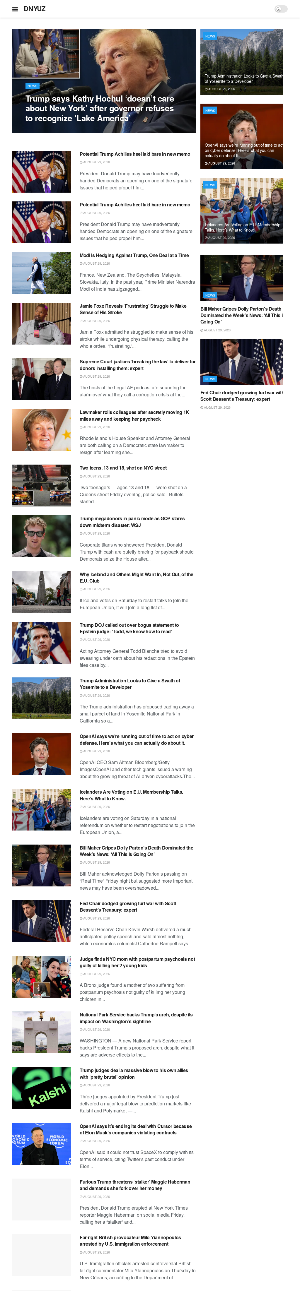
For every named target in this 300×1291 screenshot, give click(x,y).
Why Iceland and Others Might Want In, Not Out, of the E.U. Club (136, 577)
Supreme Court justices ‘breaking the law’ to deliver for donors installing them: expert (138, 364)
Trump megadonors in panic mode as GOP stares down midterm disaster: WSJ (132, 521)
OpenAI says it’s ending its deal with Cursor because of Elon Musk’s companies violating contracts (136, 1129)
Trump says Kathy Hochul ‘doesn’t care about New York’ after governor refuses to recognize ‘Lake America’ (99, 108)
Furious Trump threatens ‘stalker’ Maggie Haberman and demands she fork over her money (135, 1184)
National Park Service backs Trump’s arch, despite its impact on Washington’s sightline (136, 1017)
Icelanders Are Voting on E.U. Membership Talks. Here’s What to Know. (131, 795)
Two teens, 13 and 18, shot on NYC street (123, 467)
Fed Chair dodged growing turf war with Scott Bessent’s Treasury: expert (128, 906)
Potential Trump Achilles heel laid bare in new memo (135, 153)
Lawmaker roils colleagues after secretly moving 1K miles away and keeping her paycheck (134, 415)
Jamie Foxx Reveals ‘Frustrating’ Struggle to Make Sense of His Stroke (133, 309)
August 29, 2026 (42, 130)
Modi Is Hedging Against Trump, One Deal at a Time (134, 255)
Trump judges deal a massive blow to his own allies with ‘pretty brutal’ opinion (134, 1073)
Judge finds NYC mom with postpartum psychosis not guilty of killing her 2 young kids (137, 962)
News (33, 85)
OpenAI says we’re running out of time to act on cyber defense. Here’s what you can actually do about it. (137, 739)
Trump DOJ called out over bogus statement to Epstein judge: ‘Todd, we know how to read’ (129, 628)
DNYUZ (35, 8)
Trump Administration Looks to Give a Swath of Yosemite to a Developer (130, 683)
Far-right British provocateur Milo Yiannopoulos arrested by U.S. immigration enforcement (130, 1240)
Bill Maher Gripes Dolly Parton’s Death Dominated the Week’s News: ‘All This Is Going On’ (136, 850)
